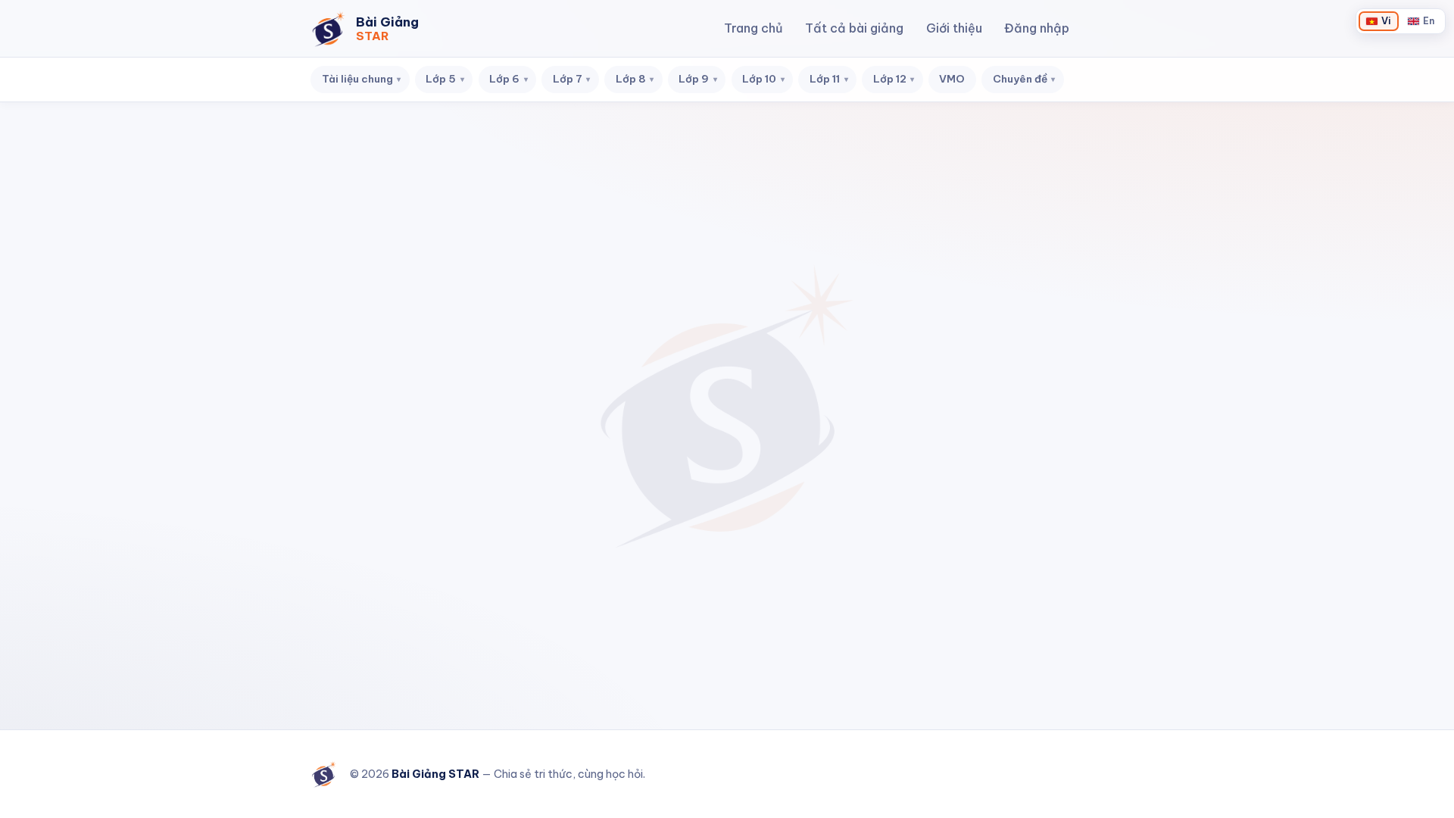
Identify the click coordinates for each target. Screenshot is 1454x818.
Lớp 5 (445, 79)
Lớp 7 (572, 79)
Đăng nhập (1036, 28)
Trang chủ (753, 28)
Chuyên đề (1024, 79)
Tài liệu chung (361, 79)
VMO (952, 79)
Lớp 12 (894, 79)
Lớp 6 (508, 79)
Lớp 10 (763, 79)
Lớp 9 (698, 79)
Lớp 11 (829, 79)
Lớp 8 (635, 79)
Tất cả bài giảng (854, 28)
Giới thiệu (954, 28)
